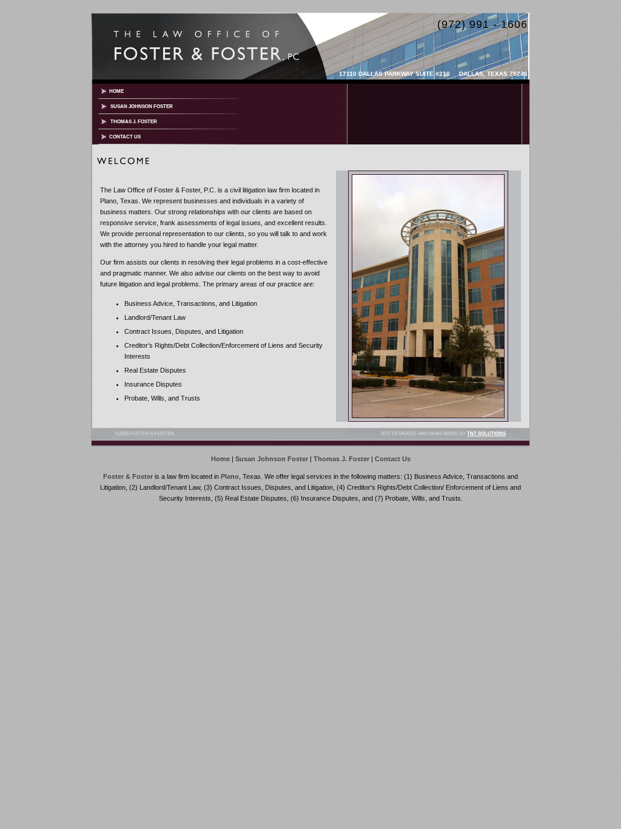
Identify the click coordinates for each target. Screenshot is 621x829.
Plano (230, 476)
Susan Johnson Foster (140, 106)
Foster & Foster (128, 476)
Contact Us (124, 137)
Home (115, 91)
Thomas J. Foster (132, 121)
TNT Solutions (486, 433)
